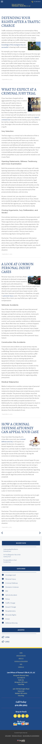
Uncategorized (10, 575)
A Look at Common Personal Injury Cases (17, 268)
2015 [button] (7, 641)
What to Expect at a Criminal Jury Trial (18, 91)
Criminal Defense (11, 583)
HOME (21, 652)
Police (7, 599)
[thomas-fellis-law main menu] (2, 1)
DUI (6, 591)
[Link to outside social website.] (27, 716)
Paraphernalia (10, 611)
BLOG (21, 664)
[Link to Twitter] (19, 716)
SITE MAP (8, 735)
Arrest (7, 619)
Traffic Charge (10, 603)
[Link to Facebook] (15, 716)
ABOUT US (21, 658)
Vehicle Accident (11, 595)
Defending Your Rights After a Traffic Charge (20, 21)
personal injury (8, 296)
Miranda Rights (10, 615)
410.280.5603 (37, 1)
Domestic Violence (12, 587)
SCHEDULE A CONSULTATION (21, 661)
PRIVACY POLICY (17, 735)
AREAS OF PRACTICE (21, 655)
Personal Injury (10, 579)
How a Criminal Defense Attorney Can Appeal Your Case (20, 428)
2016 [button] (7, 637)
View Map (21, 684)
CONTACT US (21, 667)
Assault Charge (10, 607)
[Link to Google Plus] (23, 716)
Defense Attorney (11, 623)
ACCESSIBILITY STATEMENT (31, 735)
